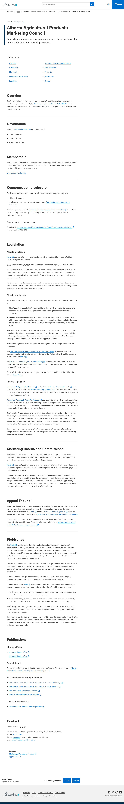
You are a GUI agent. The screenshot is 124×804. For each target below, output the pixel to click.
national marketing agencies (41, 389)
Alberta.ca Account (108, 4)
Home (11, 12)
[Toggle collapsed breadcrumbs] (18, 12)
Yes (68, 780)
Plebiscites (48, 72)
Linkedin (120, 792)
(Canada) (20, 386)
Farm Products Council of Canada (57, 386)
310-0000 (16, 737)
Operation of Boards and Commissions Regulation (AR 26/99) (32, 351)
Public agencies (52, 12)
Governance (13, 67)
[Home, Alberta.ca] (9, 4)
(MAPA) (50, 104)
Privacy (45, 796)
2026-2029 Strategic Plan (18, 652)
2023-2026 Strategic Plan (18, 656)
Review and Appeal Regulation (54, 511)
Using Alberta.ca (27, 796)
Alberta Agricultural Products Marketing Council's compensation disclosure (44, 227)
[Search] (92, 4)
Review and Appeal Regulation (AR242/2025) (26, 361)
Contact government (45, 792)
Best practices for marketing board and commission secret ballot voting (34, 682)
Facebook (109, 792)
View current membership (16, 173)
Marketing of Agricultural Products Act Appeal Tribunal (58, 514)
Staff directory (60, 792)
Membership (14, 72)
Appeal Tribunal (50, 67)
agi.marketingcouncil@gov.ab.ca (23, 740)
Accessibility (52, 796)
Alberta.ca (10, 794)
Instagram (116, 792)
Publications (49, 76)
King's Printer (17, 375)
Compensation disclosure (18, 76)
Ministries (26, 792)
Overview (12, 63)
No (77, 780)
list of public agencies (23, 129)
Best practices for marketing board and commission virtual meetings (33, 686)
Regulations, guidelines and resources (34, 12)
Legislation (13, 81)
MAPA (9, 257)
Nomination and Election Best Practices (23, 690)
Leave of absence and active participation (24, 694)
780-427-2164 (17, 734)
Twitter (113, 792)
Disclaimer (37, 796)
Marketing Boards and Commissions (58, 63)
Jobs (34, 792)
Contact (47, 81)
